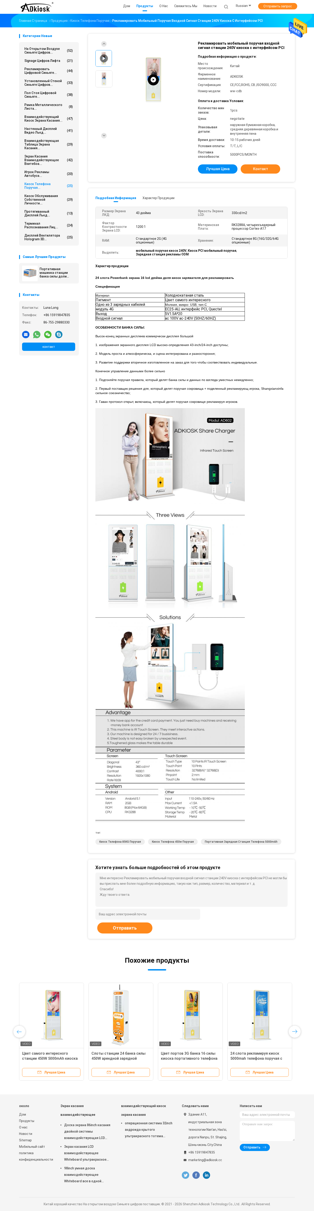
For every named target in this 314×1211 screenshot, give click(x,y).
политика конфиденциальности (35, 1156)
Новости (25, 1134)
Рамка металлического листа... (48, 106)
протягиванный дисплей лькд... (48, 213)
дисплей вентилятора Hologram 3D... (48, 237)
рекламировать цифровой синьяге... (48, 70)
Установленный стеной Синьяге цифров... (48, 82)
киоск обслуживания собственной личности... (48, 199)
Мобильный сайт (32, 1146)
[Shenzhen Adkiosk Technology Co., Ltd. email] (25, 334)
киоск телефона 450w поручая (173, 841)
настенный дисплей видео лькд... (48, 130)
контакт (49, 347)
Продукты (26, 1121)
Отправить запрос (277, 6)
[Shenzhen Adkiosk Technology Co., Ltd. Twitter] (185, 1175)
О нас (23, 1127)
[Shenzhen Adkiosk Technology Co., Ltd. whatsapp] (36, 334)
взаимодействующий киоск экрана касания (143, 1110)
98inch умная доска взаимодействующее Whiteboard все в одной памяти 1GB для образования (87, 1175)
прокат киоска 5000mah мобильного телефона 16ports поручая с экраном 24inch (49, 1058)
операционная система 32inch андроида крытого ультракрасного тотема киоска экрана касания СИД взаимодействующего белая (148, 1130)
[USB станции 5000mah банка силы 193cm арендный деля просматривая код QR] (190, 1015)
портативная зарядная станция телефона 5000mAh (241, 841)
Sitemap (25, 1140)
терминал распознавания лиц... (48, 225)
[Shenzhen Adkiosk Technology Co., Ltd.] (37, 6)
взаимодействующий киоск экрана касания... (48, 118)
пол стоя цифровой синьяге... (48, 94)
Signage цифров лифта (48, 61)
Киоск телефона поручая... (48, 185)
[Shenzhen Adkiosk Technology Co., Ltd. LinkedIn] (206, 1175)
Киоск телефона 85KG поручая (120, 841)
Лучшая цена (218, 169)
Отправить (125, 928)
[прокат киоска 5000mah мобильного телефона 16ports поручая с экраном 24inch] (51, 1015)
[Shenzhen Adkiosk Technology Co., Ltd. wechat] (47, 334)
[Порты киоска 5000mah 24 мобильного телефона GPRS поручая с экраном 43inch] (260, 1015)
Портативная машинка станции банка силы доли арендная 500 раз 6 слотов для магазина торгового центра (57, 272)
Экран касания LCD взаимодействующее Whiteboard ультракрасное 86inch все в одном (85, 1154)
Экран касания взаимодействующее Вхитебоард (77, 1112)
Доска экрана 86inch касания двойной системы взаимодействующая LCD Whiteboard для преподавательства (87, 1132)
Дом (22, 1114)
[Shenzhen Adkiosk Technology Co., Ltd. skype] (59, 334)
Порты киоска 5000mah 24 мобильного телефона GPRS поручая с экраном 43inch (255, 1058)
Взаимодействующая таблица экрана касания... (48, 144)
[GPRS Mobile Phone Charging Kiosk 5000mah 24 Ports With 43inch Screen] (153, 80)
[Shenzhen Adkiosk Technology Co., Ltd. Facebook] (196, 1175)
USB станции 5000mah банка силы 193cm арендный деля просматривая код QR (186, 1058)
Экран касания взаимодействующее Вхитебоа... (48, 160)
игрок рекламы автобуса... (48, 173)
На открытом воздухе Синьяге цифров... (48, 50)
